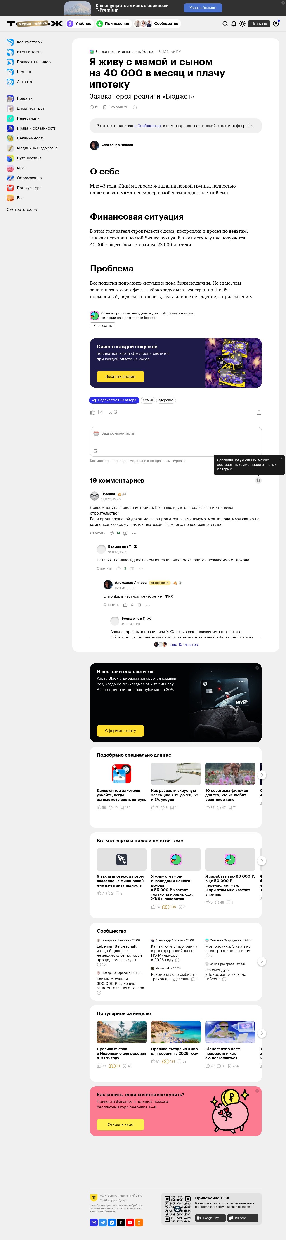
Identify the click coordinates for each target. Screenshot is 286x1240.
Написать (259, 23)
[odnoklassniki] (139, 1222)
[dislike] (125, 533)
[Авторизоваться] (275, 23)
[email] (94, 1222)
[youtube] (130, 1222)
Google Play (211, 1218)
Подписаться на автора (117, 400)
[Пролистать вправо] (261, 774)
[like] (111, 533)
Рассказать (103, 325)
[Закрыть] (281, 458)
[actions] (134, 533)
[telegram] (103, 1222)
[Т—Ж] (35, 24)
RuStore (240, 1218)
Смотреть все (19, 209)
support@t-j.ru (118, 1200)
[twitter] (121, 1222)
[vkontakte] (112, 1222)
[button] (283, 3)
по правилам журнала (167, 461)
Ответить (97, 533)
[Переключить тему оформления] (242, 23)
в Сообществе (147, 126)
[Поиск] (225, 23)
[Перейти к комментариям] (100, 992)
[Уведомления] (233, 23)
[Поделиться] (134, 107)
